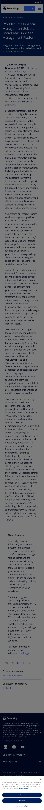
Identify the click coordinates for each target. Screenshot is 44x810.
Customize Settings (22, 806)
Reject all (22, 800)
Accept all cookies (22, 795)
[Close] (41, 779)
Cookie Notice (23, 788)
